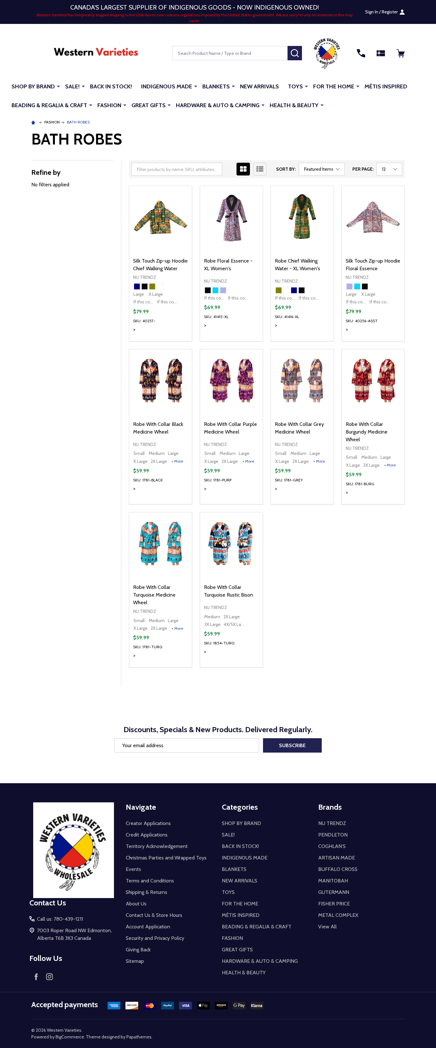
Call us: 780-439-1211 (60, 919)
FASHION (109, 105)
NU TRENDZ (332, 823)
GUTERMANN (333, 892)
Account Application (148, 927)
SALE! (72, 86)
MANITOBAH (333, 881)
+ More (177, 461)
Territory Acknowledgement (157, 846)
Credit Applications (147, 835)
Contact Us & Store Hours (154, 915)
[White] (159, 286)
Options (172, 341)
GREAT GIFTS (149, 105)
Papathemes (139, 1037)
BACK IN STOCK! (111, 86)
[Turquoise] (215, 290)
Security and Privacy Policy (155, 938)
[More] (58, 86)
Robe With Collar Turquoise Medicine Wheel (154, 595)
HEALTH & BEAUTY (294, 105)
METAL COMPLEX (338, 915)
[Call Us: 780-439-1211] (361, 53)
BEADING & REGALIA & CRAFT (49, 105)
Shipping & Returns (146, 892)
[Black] (144, 286)
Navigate (141, 807)
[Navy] (136, 286)
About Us (136, 904)
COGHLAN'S (332, 846)
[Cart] (400, 53)
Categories (240, 807)
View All (327, 927)
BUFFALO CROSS (337, 869)
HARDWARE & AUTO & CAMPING (217, 105)
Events (133, 869)
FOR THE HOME (333, 86)
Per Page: (362, 169)
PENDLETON (333, 835)
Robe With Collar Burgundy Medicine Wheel (366, 431)
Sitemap (135, 961)
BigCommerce (70, 1037)
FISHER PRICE (334, 904)
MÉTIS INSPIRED (386, 86)
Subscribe (292, 745)
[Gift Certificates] (381, 53)
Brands (330, 807)
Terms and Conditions (150, 881)
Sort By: (286, 169)
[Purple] (223, 290)
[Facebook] (36, 976)
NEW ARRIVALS (259, 86)
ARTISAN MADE (336, 858)
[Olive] (152, 286)
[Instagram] (49, 976)
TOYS (295, 86)
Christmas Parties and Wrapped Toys (166, 858)
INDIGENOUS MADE (166, 86)
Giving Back (138, 950)
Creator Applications (148, 823)
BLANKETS (216, 86)
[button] (326, 53)
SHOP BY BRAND (33, 86)
